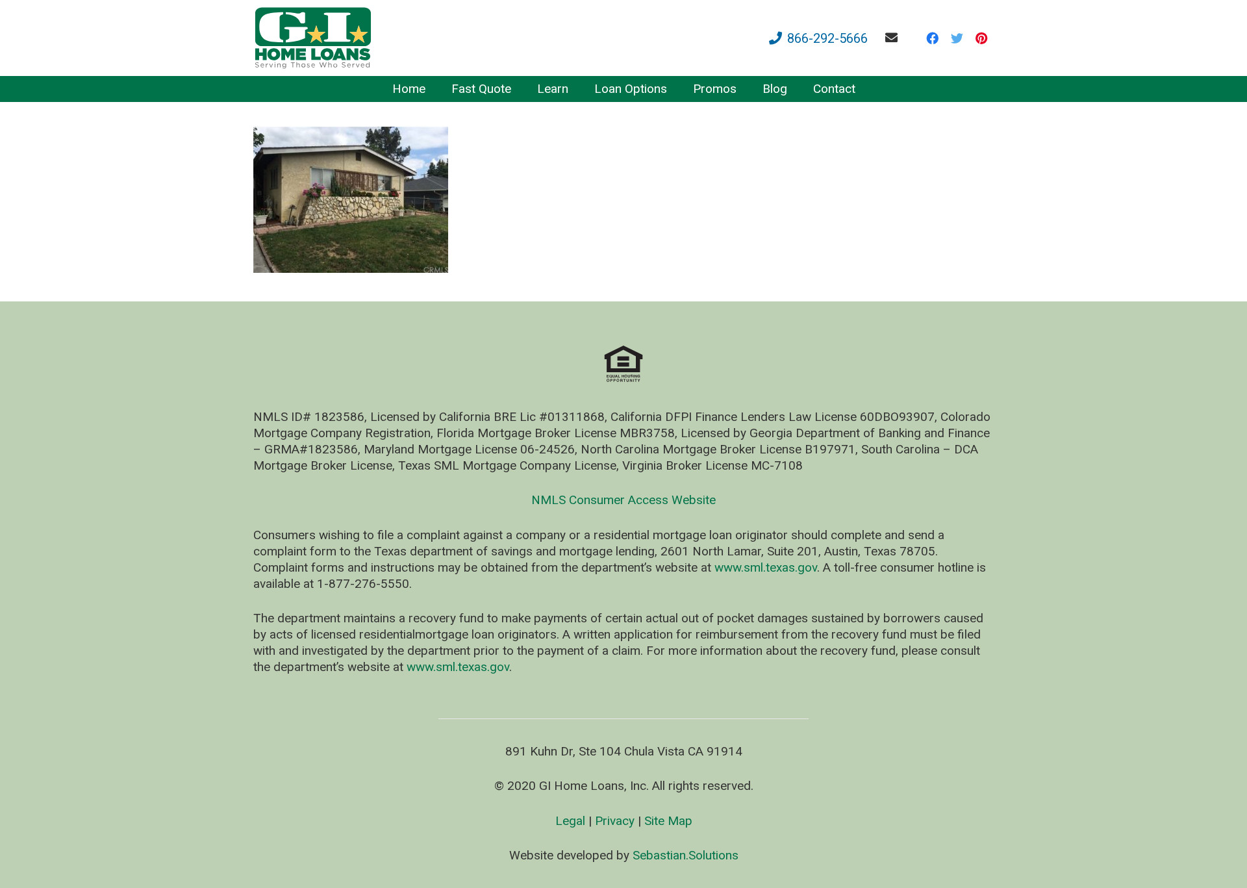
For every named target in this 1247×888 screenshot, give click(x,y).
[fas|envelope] (894, 37)
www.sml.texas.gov (765, 567)
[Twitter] (956, 38)
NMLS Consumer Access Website (623, 499)
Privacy (615, 820)
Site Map (668, 820)
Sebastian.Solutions (685, 855)
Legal (570, 820)
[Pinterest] (981, 38)
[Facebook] (932, 38)
